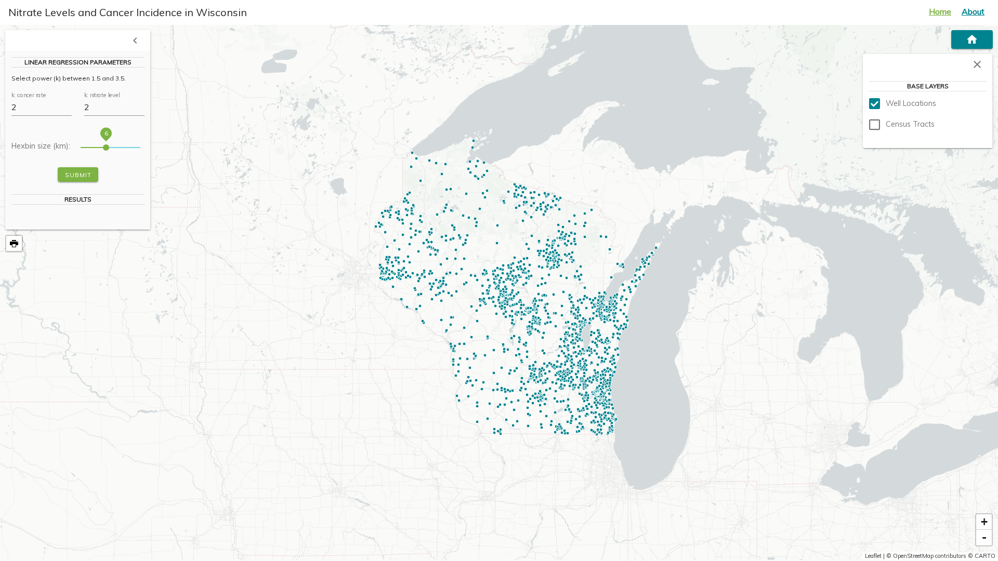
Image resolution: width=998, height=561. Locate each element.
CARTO (985, 555)
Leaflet (873, 555)
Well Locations (911, 103)
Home (940, 11)
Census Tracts (910, 124)
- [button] (984, 537)
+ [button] (984, 521)
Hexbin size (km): (40, 146)
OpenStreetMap (913, 555)
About (973, 11)
